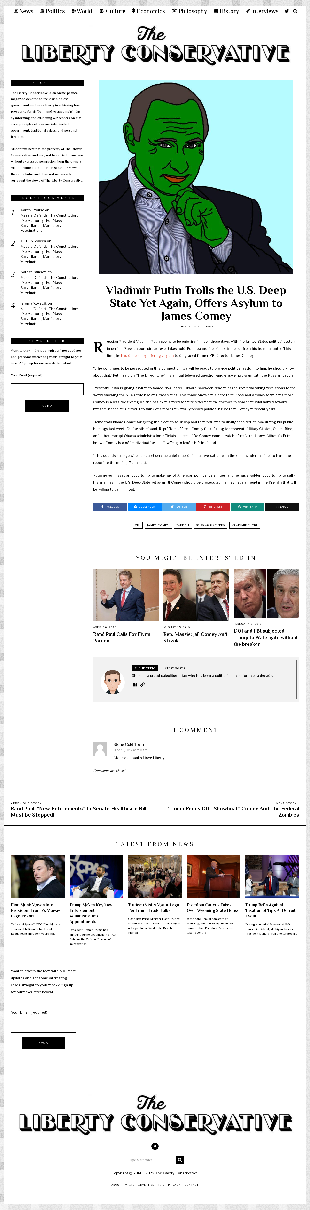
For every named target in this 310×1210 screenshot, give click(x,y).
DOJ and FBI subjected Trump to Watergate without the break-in (266, 637)
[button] (180, 1160)
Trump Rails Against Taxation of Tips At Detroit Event (270, 910)
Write (129, 1184)
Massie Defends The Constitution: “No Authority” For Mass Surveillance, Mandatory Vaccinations (49, 223)
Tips (161, 1184)
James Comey (158, 525)
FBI (137, 525)
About (116, 1184)
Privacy (174, 1184)
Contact (191, 1184)
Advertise (146, 1184)
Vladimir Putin (244, 525)
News (209, 326)
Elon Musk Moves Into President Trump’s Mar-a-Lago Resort (35, 910)
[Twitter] (286, 11)
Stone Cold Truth (129, 744)
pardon (183, 525)
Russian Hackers (210, 525)
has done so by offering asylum (147, 355)
